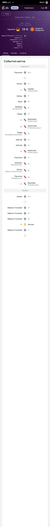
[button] (44, 8)
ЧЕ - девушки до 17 (5, 7)
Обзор (5, 53)
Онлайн (14, 53)
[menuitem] (16, 8)
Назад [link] (7, 14)
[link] (15, 8)
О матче (23, 53)
